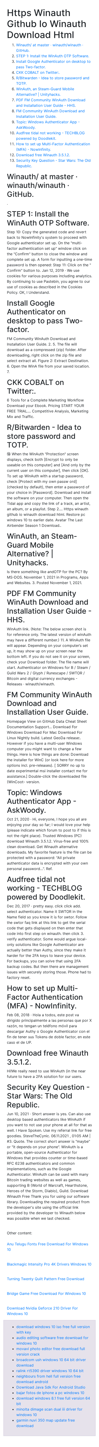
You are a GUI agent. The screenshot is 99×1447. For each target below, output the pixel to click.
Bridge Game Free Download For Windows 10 (46, 1293)
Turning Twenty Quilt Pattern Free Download (45, 1279)
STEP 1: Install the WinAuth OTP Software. (52, 56)
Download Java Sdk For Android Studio (50, 1387)
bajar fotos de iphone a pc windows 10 (50, 1392)
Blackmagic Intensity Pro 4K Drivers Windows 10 (49, 1264)
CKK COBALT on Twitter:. (38, 72)
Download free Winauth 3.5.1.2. (43, 155)
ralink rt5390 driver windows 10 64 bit (50, 1370)
